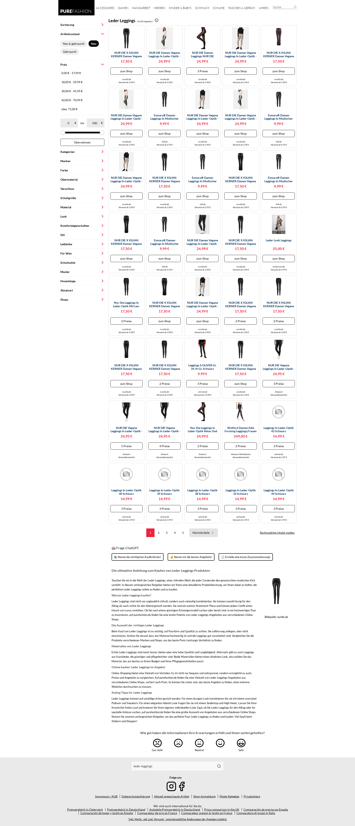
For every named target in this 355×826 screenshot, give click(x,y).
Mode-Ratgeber (230, 796)
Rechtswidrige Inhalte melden (277, 532)
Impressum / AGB (106, 796)
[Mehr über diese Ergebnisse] (156, 20)
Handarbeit (141, 8)
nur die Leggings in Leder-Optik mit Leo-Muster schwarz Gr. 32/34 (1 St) (126, 304)
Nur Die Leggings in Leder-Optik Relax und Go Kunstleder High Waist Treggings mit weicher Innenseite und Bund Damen (202, 429)
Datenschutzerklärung (136, 796)
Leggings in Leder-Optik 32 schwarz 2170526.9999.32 (241, 492)
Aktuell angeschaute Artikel (171, 796)
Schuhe (219, 8)
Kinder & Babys (180, 8)
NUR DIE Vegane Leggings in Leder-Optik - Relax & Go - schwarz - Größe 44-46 (279, 367)
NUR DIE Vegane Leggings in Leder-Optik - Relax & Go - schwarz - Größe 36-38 (164, 429)
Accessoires (105, 8)
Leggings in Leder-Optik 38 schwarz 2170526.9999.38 (202, 492)
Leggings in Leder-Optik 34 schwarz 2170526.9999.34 (164, 492)
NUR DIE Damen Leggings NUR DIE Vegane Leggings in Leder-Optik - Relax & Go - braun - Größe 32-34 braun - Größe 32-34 (203, 54)
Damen (123, 8)
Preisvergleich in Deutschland (126, 809)
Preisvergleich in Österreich (85, 809)
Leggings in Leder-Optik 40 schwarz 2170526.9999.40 (126, 492)
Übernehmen (82, 142)
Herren (159, 8)
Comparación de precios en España (265, 809)
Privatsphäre (252, 796)
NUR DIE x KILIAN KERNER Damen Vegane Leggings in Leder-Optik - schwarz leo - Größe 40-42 (241, 304)
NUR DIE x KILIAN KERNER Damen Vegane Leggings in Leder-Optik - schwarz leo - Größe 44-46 (164, 367)
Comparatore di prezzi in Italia (255, 813)
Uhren (264, 8)
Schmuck (202, 8)
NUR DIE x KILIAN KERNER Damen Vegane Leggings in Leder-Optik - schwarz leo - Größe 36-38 (279, 304)
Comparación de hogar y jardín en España (106, 813)
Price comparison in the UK (221, 809)
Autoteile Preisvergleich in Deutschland (174, 809)
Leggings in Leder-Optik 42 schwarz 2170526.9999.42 (279, 429)
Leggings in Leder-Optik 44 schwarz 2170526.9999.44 (279, 492)
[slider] (63, 132)
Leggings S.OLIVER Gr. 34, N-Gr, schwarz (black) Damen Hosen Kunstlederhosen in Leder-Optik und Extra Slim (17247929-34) (202, 367)
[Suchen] (219, 766)
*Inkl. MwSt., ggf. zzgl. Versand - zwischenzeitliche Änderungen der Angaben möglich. (177, 819)
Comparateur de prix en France (157, 813)
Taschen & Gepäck (241, 8)
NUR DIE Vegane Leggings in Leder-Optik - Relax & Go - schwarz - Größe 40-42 (126, 429)
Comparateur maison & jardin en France (206, 813)
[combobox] (172, 766)
